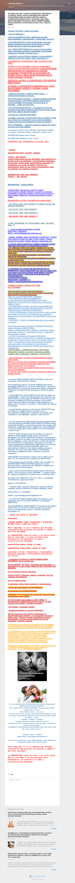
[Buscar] (69, 4)
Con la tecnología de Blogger (38, 876)
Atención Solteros (15, 3)
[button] (56, 14)
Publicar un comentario (14, 779)
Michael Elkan (41, 879)
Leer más (54, 828)
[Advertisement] (65, 32)
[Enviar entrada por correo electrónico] (12, 775)
